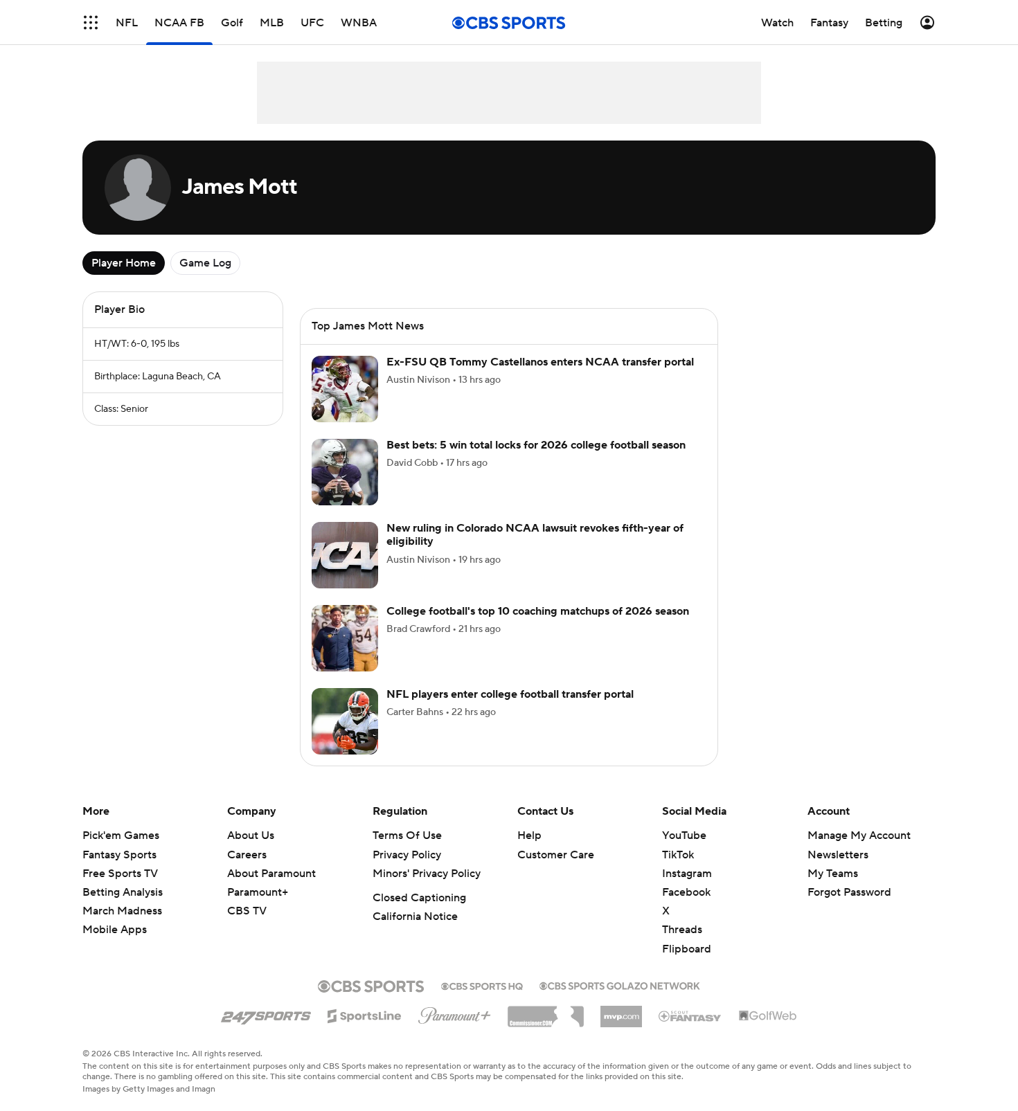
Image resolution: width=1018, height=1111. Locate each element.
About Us (250, 835)
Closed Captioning (419, 898)
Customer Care (555, 855)
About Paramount (271, 873)
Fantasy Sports (119, 855)
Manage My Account (859, 835)
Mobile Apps (114, 930)
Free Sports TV (120, 873)
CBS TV (247, 911)
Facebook (686, 892)
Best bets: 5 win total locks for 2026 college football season (536, 445)
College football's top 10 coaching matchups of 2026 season (537, 611)
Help (529, 835)
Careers (247, 855)
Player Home (123, 263)
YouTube (684, 835)
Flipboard (686, 949)
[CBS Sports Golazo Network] (619, 984)
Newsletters (837, 855)
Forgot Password (849, 892)
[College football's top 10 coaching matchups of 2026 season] (345, 638)
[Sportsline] (365, 1014)
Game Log (205, 263)
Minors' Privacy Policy (427, 873)
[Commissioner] (546, 1011)
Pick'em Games (120, 835)
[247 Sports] (266, 1013)
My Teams (832, 873)
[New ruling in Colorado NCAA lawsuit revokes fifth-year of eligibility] (345, 555)
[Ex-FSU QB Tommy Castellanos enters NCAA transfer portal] (345, 389)
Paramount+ (257, 892)
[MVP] (621, 1011)
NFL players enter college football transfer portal (510, 694)
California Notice (415, 916)
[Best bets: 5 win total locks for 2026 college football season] (345, 472)
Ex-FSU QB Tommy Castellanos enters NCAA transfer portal (540, 362)
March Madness (122, 911)
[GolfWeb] (768, 1016)
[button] (90, 22)
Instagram (687, 873)
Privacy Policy (407, 855)
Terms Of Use (407, 835)
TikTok (678, 855)
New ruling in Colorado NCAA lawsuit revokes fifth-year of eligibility (535, 534)
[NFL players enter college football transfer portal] (345, 721)
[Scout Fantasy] (690, 1015)
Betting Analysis (122, 892)
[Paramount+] (454, 1013)
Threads (682, 930)
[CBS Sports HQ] (482, 985)
